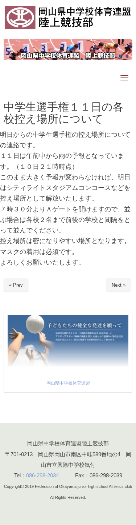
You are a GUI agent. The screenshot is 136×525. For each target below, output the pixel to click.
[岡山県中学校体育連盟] (68, 370)
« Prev (16, 285)
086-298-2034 (42, 475)
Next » (118, 285)
